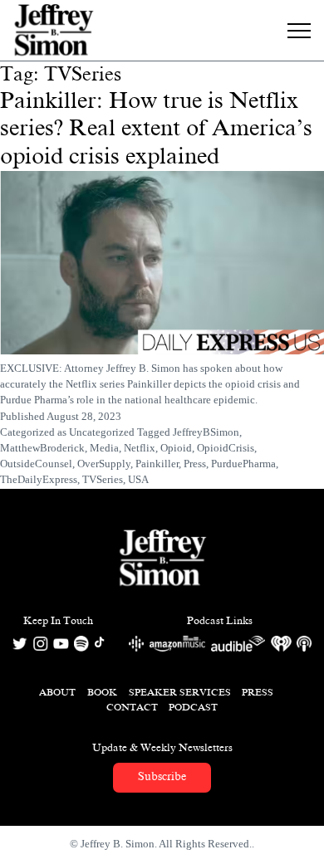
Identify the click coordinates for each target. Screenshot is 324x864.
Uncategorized (102, 432)
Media (104, 448)
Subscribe (162, 776)
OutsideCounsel (36, 464)
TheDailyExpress (38, 480)
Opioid (176, 448)
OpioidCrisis (225, 448)
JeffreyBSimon (206, 432)
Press (195, 464)
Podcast (193, 707)
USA (138, 480)
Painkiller (157, 464)
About (57, 692)
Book (102, 692)
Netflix (139, 448)
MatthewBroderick (42, 448)
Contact (132, 707)
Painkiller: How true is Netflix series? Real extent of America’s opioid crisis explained (156, 128)
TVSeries (102, 480)
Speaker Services (180, 692)
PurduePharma (243, 464)
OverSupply (103, 464)
